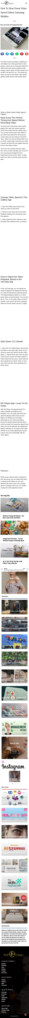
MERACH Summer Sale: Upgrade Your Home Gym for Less (14, 629)
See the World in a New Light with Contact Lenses (14, 836)
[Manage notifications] (25, 1015)
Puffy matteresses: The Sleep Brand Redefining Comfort (13, 920)
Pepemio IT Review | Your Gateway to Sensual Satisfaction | (13, 819)
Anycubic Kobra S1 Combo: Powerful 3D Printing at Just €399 (14, 611)
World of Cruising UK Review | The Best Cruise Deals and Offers (13, 517)
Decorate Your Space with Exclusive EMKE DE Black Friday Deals (14, 870)
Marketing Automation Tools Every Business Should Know (14, 698)
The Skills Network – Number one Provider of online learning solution (13, 887)
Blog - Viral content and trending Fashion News (11, 25)
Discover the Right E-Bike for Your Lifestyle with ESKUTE (13, 663)
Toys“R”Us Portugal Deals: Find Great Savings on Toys (13, 646)
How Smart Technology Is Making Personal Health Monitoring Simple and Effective (13, 802)
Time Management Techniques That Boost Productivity (11, 732)
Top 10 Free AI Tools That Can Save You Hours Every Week (14, 715)
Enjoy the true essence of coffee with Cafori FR (13, 904)
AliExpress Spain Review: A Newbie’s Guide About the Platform (13, 853)
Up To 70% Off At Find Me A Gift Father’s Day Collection (12, 562)
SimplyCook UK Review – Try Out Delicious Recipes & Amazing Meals (13, 540)
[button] (2, 54)
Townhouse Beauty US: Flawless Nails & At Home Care (13, 680)
